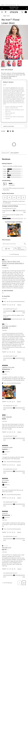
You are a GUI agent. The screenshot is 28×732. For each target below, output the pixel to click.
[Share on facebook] (8, 131)
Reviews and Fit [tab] (5, 142)
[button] (26, 12)
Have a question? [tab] (15, 142)
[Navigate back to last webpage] (2, 16)
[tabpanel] (14, 360)
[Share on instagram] (10, 131)
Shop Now (24, 8)
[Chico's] (14, 12)
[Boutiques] (6, 12)
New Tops (6, 15)
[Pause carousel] (27, 8)
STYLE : (4, 84)
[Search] (22, 12)
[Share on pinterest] (13, 131)
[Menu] (2, 12)
